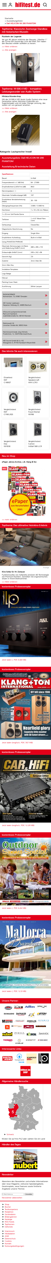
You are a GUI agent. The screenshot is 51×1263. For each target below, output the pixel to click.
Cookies (8, 1241)
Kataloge (8, 1219)
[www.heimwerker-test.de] (31, 1063)
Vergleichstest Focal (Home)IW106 (34, 412)
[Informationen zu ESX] (31, 1015)
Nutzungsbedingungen (14, 1246)
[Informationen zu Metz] (29, 1027)
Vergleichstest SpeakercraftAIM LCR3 (34, 380)
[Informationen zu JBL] (7, 1027)
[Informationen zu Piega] (19, 1033)
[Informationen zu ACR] (8, 1008)
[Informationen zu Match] (17, 1026)
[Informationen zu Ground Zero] (19, 1021)
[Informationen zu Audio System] (18, 1008)
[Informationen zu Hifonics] (44, 1021)
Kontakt (8, 1243)
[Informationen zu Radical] (31, 1034)
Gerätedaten (10, 1214)
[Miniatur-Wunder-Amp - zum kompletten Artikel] (25, 130)
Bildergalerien (11, 1217)
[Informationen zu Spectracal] (44, 1034)
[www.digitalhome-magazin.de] (7, 1063)
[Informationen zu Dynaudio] (9, 1014)
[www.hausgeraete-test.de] (19, 1063)
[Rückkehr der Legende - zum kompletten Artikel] (25, 68)
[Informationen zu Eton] (42, 1014)
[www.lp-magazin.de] (44, 1063)
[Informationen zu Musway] (41, 1026)
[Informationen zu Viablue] (19, 1041)
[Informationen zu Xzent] (31, 1040)
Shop (7, 1204)
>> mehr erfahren (9, 519)
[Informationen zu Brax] (42, 1007)
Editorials (9, 1227)
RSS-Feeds (9, 1222)
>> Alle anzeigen (9, 50)
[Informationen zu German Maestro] (7, 1021)
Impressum (9, 1231)
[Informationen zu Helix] (31, 1021)
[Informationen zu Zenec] (43, 1040)
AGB (7, 1236)
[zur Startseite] (27, 5)
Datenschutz (10, 1238)
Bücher (8, 1207)
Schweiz (10, 1134)
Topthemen (9, 1224)
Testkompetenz (11, 1209)
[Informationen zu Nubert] (7, 1034)
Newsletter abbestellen (12, 1197)
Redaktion (9, 1212)
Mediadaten (10, 1233)
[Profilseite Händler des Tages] (25, 1159)
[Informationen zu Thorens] (8, 1040)
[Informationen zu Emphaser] (21, 1014)
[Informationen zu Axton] (30, 1007)
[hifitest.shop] (25, 1075)
